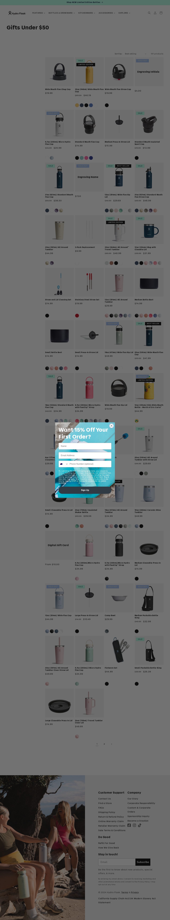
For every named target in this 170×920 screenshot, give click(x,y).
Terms (82, 483)
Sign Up (85, 490)
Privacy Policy (72, 483)
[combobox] (63, 464)
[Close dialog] (111, 425)
